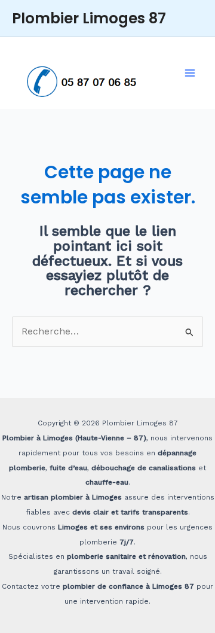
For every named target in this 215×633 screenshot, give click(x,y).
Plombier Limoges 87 (89, 18)
